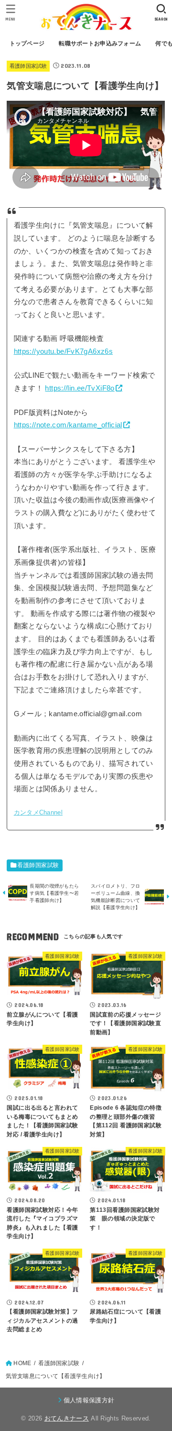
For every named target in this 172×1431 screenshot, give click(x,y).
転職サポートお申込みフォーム (100, 43)
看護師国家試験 (28, 66)
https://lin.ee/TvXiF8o (79, 388)
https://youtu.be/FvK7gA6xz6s (63, 351)
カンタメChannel (38, 812)
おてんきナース (66, 1418)
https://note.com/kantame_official (68, 425)
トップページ (27, 43)
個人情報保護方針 (89, 1400)
